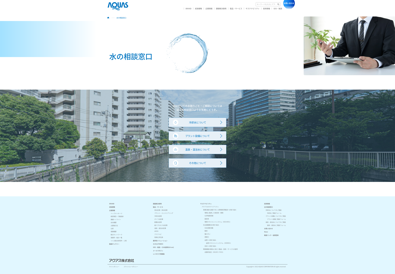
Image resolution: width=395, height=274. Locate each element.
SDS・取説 (278, 8)
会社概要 (113, 222)
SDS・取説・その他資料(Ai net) (163, 247)
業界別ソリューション (160, 241)
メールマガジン (158, 251)
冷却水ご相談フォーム (274, 213)
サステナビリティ (253, 8)
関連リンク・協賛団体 (271, 235)
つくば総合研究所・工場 (119, 241)
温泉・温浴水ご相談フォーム (276, 225)
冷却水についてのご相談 (273, 210)
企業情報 (208, 8)
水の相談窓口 (268, 207)
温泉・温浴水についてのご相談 (276, 222)
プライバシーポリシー (131, 267)
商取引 (207, 237)
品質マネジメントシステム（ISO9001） (219, 243)
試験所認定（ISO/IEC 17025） (214, 252)
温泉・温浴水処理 (160, 228)
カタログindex (158, 244)
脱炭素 (207, 219)
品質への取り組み (210, 240)
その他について (197, 163)
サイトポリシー (114, 267)
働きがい (207, 234)
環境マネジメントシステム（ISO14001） (218, 222)
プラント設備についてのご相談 (276, 216)
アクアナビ (157, 234)
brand (188, 8)
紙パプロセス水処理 (160, 225)
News (266, 232)
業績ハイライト (116, 219)
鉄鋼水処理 (158, 222)
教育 (206, 231)
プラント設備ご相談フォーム (276, 219)
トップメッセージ (116, 213)
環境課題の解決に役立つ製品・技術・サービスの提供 (220, 249)
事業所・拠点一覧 (116, 238)
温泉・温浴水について (197, 149)
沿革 (112, 228)
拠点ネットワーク (116, 235)
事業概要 (113, 231)
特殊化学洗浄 (158, 237)
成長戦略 (198, 8)
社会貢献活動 (209, 228)
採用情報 (266, 8)
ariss (156, 231)
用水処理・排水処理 (160, 210)
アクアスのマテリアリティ (210, 207)
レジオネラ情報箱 (158, 254)
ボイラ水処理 (158, 219)
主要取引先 (114, 225)
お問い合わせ (268, 228)
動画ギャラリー (114, 244)
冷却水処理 (158, 216)
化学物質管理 (209, 216)
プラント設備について (197, 136)
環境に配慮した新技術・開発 (214, 213)
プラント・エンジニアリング (163, 213)
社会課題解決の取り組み (211, 225)
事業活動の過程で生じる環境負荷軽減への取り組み (219, 210)
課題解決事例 (221, 8)
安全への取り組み (210, 246)
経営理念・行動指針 (117, 216)
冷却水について (197, 122)
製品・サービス (236, 8)
